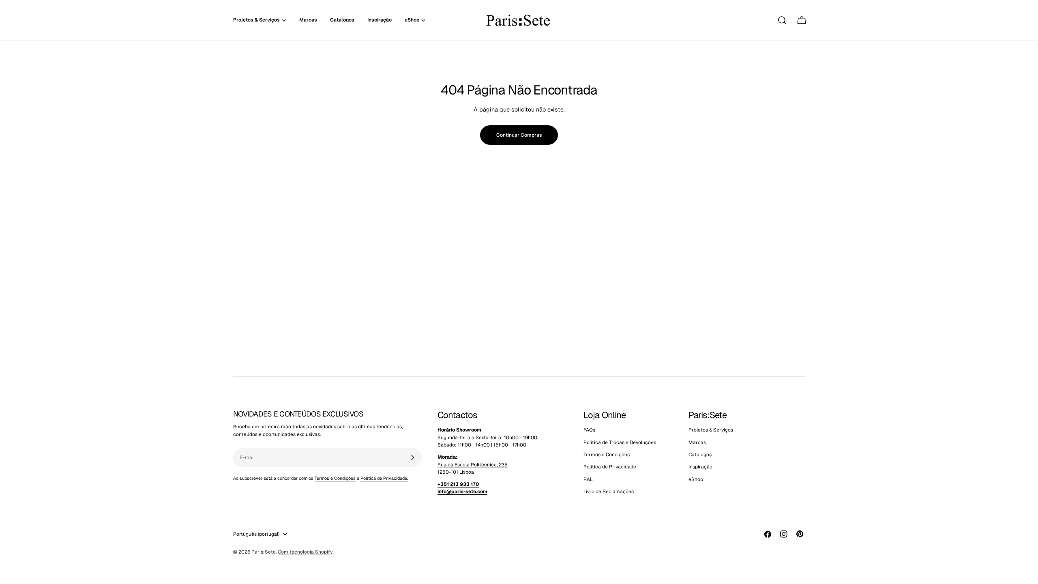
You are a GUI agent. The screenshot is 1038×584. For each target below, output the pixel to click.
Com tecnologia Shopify (305, 552)
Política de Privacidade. (384, 478)
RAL (588, 479)
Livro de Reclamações (608, 491)
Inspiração (700, 467)
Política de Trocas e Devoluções (619, 442)
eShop (695, 479)
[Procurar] (782, 20)
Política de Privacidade (609, 467)
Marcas (697, 442)
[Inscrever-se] (412, 457)
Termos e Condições (335, 478)
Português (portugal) (256, 534)
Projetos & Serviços (710, 430)
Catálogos (700, 454)
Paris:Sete (263, 552)
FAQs (589, 430)
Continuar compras (519, 135)
